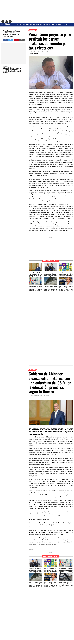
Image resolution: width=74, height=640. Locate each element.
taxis (50, 234)
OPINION (65, 24)
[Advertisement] (37, 10)
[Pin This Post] (16, 40)
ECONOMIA (39, 24)
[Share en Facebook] (5, 40)
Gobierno (48, 548)
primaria (59, 548)
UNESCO (31, 549)
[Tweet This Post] (10, 40)
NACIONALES (15, 24)
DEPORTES (58, 24)
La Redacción (34, 53)
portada (54, 548)
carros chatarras (38, 234)
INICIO (8, 24)
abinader (35, 548)
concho (46, 234)
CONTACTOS (37, 28)
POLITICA (32, 24)
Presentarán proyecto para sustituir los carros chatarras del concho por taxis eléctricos (11, 33)
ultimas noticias (57, 234)
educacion (41, 548)
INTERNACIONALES (24, 24)
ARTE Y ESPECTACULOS (48, 24)
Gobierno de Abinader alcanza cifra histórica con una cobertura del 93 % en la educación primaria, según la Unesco (12, 70)
